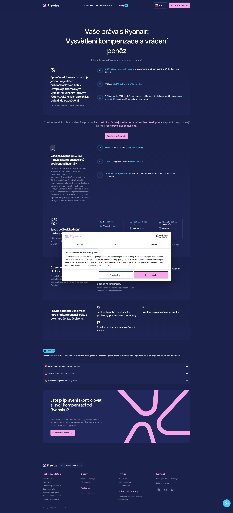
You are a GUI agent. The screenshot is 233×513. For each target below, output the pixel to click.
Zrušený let (47, 482)
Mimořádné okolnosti (51, 492)
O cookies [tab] (153, 244)
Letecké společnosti (51, 499)
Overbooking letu (49, 489)
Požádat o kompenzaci (52, 496)
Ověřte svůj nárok (60, 432)
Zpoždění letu (48, 479)
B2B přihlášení (124, 485)
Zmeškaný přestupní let (52, 485)
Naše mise (122, 479)
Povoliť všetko (151, 275)
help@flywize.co (162, 483)
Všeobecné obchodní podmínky (131, 496)
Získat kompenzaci (179, 5)
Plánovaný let (86, 482)
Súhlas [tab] (80, 245)
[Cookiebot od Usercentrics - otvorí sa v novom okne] (157, 236)
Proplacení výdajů (88, 479)
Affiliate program (125, 482)
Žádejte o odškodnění (116, 136)
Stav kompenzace (88, 493)
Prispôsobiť (115, 275)
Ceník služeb (123, 500)
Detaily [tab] (117, 244)
